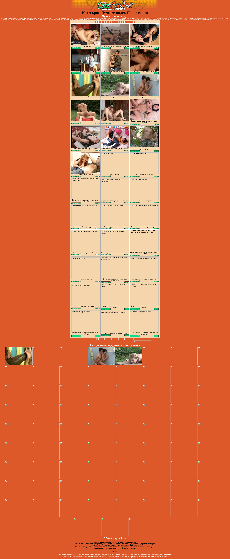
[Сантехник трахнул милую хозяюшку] (106, 73)
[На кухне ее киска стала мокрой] (76, 73)
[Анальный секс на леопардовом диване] (135, 229)
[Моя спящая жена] (76, 282)
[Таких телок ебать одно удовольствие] (76, 229)
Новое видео (137, 13)
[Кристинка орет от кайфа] (135, 48)
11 (112, 22)
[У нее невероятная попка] (135, 177)
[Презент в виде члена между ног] (106, 124)
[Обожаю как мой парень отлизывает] (106, 335)
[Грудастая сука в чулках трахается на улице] (106, 309)
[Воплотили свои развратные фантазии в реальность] (76, 203)
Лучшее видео (113, 13)
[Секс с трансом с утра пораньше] (76, 124)
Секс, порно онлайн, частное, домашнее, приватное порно (115, 545)
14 (119, 22)
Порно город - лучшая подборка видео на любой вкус (115, 542)
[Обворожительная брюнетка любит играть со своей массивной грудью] (135, 256)
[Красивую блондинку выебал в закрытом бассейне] (76, 336)
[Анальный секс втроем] (135, 203)
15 (121, 22)
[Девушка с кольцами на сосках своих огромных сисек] (106, 282)
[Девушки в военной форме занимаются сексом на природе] (135, 151)
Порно (115, 551)
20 (132, 22)
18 (127, 22)
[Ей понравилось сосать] (76, 177)
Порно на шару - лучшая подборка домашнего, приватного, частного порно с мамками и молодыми (115, 547)
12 (115, 22)
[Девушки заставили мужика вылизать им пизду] (135, 309)
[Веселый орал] (76, 48)
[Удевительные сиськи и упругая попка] (106, 150)
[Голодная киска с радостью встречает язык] (135, 73)
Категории (91, 13)
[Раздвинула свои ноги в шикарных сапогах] (106, 48)
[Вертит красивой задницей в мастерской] (106, 203)
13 (117, 22)
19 (130, 22)
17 (125, 22)
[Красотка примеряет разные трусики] (135, 282)
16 (123, 22)
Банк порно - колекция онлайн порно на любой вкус (115, 548)
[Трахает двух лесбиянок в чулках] (106, 229)
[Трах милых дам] (106, 177)
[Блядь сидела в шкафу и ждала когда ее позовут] (135, 124)
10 (110, 22)
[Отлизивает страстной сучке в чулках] (76, 150)
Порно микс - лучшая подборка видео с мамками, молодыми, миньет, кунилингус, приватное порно (115, 544)
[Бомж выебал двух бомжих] (76, 308)
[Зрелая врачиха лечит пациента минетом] (106, 255)
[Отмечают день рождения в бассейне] (76, 255)
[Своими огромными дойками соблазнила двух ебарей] (135, 336)
